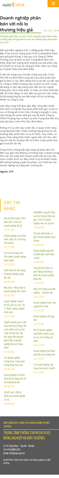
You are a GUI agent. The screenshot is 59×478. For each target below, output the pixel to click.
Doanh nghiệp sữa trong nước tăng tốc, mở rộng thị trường (15, 239)
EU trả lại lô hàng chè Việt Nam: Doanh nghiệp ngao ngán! (15, 257)
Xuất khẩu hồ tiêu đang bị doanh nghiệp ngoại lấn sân (15, 274)
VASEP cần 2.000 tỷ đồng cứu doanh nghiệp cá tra (14, 396)
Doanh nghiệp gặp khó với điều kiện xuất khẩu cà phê (44, 254)
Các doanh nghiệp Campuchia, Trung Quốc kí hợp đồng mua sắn (14, 361)
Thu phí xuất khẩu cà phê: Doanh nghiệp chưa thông (44, 237)
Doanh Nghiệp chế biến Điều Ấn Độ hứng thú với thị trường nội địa (15, 379)
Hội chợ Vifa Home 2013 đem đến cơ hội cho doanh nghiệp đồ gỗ (15, 222)
